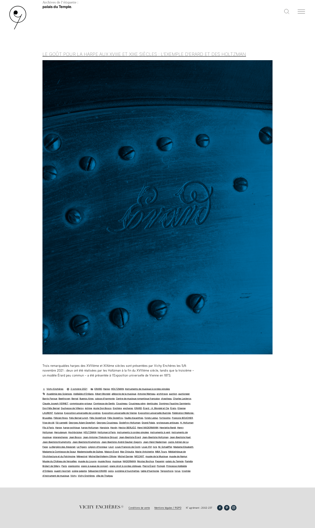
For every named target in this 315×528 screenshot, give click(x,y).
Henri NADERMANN (147, 427)
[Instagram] (233, 507)
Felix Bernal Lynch (78, 418)
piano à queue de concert (94, 466)
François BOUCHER (182, 418)
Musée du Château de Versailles (59, 461)
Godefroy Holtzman (129, 422)
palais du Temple (175, 461)
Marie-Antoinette (144, 451)
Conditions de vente (139, 507)
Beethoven (64, 398)
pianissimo (74, 466)
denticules (152, 403)
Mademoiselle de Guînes (90, 451)
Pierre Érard (149, 466)
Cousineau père (137, 403)
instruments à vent (160, 432)
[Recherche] (286, 11)
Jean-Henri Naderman (155, 442)
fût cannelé (61, 422)
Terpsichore (166, 471)
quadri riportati (62, 471)
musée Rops (104, 461)
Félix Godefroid (98, 418)
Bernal (74, 398)
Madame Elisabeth (183, 447)
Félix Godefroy (115, 418)
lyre (155, 447)
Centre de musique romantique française (138, 398)
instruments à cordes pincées (133, 432)
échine (88, 408)
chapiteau (166, 398)
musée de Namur (178, 456)
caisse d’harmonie (105, 398)
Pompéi (161, 466)
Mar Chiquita (127, 451)
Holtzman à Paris (107, 432)
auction (173, 393)
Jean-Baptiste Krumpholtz (56, 442)
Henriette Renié (168, 427)
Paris (64, 466)
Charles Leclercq (182, 398)
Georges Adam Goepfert (82, 422)
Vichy (73, 475)
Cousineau (121, 403)
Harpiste (104, 427)
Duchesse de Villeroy (72, 408)
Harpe (106, 389)
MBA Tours (161, 451)
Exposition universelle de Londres (82, 413)
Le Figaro (82, 447)
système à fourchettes (127, 471)
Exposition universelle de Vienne (119, 413)
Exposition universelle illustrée (154, 413)
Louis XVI (147, 447)
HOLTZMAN (117, 389)
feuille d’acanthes (134, 418)
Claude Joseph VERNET (55, 403)
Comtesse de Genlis (104, 403)
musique (116, 461)
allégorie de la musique (124, 393)
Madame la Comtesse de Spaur (59, 451)
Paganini (159, 461)
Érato (173, 408)
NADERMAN (129, 461)
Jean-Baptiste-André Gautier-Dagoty (121, 442)
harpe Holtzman (89, 427)
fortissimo (165, 418)
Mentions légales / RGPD (167, 507)
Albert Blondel (102, 393)
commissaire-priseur (81, 403)
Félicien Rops (61, 418)
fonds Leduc (151, 418)
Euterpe (58, 413)
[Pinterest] (227, 507)
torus (177, 471)
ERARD (98, 389)
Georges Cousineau (107, 422)
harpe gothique (71, 427)
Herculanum (60, 432)
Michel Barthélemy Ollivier (102, 456)
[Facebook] (220, 507)
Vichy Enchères (54, 389)
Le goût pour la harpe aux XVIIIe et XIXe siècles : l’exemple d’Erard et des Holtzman (144, 54)
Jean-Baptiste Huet (180, 437)
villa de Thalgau (104, 475)
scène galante (79, 471)
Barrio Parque (49, 398)
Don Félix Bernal (51, 408)
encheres (128, 408)
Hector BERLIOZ (127, 427)
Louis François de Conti (127, 447)
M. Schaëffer (165, 447)
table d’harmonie (150, 471)
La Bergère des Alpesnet (62, 447)
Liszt (111, 447)
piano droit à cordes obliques (125, 466)
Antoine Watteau (146, 393)
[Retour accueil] (17, 29)
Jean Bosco (75, 437)
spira (111, 471)
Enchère (117, 408)
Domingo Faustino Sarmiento (174, 403)
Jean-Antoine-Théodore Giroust (100, 437)
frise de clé (48, 422)
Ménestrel (82, 456)
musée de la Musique (156, 456)
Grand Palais (148, 422)
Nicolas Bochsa (145, 461)
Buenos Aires (86, 398)
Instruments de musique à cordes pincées (147, 389)
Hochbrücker (75, 432)
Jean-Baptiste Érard (130, 437)
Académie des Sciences (59, 393)
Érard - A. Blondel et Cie (156, 408)
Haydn (113, 427)
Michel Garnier (125, 456)
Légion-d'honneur (97, 447)
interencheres (60, 437)
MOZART (139, 456)
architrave (162, 393)
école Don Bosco (102, 408)
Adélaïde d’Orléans (83, 393)
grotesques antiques (167, 422)
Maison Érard (111, 451)
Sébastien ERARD (97, 471)
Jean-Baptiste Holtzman (155, 437)
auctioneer (184, 393)
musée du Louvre (87, 461)
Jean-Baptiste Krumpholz (86, 442)
